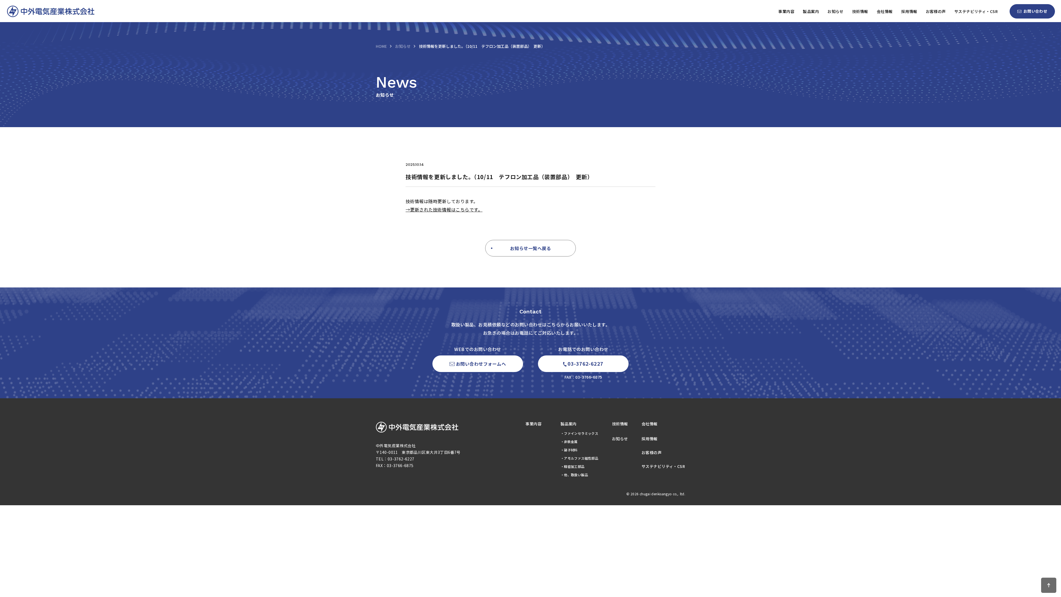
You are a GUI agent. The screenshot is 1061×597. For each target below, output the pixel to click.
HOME (381, 46)
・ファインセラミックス (579, 433)
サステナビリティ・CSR (976, 11)
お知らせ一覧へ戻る (530, 248)
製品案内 (811, 11)
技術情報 (860, 11)
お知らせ (836, 11)
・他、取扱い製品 (574, 474)
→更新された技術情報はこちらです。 (444, 209)
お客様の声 (936, 11)
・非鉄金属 (569, 441)
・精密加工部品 (573, 466)
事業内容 (786, 11)
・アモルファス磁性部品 (579, 458)
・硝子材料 (569, 449)
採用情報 (909, 11)
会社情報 (885, 11)
